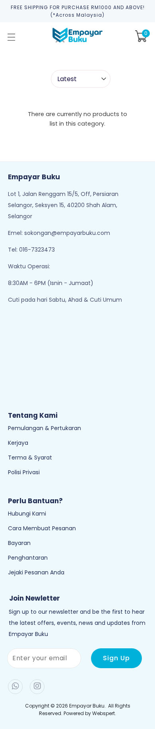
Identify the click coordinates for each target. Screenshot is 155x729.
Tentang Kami (33, 415)
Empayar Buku (87, 705)
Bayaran (19, 543)
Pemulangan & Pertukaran (44, 428)
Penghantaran (28, 558)
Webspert (103, 713)
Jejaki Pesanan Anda (36, 572)
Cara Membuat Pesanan (42, 528)
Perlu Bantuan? (35, 501)
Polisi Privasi (24, 472)
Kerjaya (18, 443)
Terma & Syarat (30, 457)
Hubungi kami (27, 514)
